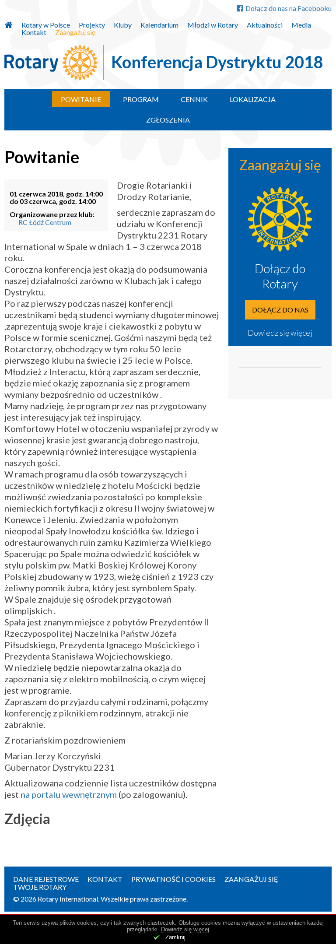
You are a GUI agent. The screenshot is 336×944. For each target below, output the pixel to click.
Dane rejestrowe (46, 879)
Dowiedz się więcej (280, 332)
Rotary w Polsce (45, 25)
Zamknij (175, 937)
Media (301, 25)
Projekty (92, 25)
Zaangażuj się (75, 32)
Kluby (123, 25)
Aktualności (265, 25)
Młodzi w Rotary (212, 25)
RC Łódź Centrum (44, 222)
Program (141, 99)
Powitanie (81, 99)
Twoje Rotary (39, 887)
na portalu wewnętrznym (69, 794)
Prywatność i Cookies (173, 879)
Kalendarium (159, 25)
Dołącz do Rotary (280, 276)
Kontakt (33, 32)
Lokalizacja (253, 99)
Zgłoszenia (168, 120)
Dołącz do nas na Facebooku (288, 8)
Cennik (194, 99)
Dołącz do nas (280, 309)
